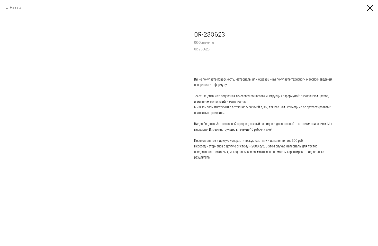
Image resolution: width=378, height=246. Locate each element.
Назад (15, 8)
